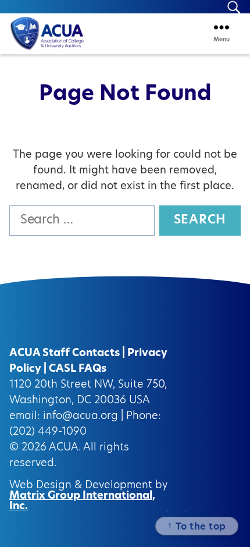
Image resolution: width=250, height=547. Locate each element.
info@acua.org (80, 416)
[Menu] (221, 27)
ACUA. (65, 448)
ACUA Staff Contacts (64, 354)
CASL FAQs (77, 369)
